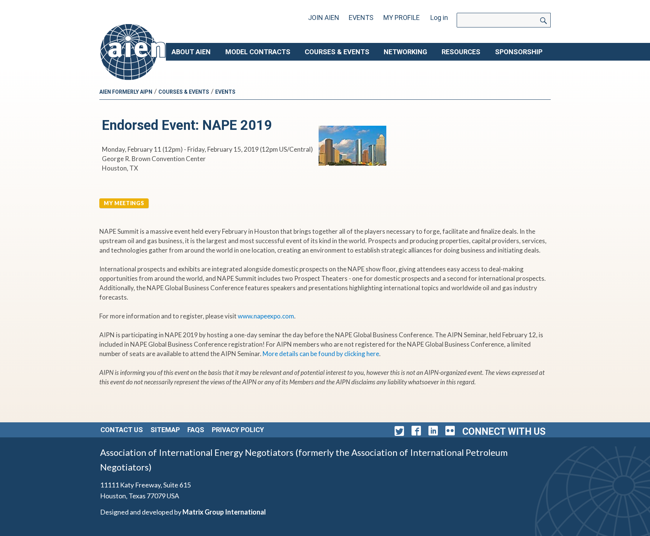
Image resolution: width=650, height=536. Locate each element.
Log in (439, 17)
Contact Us (121, 430)
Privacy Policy (238, 430)
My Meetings (124, 203)
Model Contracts (257, 52)
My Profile (401, 17)
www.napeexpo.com (266, 316)
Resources (461, 52)
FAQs (195, 430)
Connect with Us (503, 431)
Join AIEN (323, 17)
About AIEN (191, 52)
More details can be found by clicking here (321, 354)
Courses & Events (337, 52)
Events (361, 17)
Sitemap (165, 430)
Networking (405, 52)
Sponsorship (518, 52)
